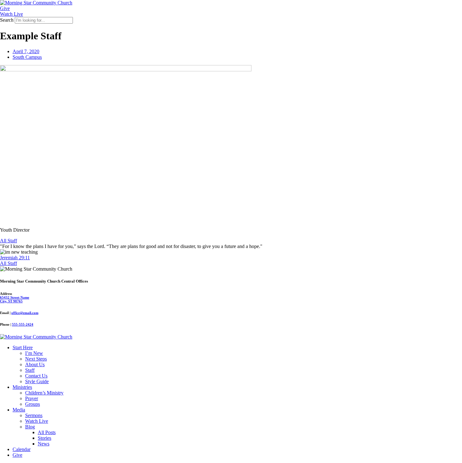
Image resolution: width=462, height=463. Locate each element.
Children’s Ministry (44, 392)
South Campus (27, 57)
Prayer (31, 398)
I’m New (34, 353)
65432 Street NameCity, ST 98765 (14, 299)
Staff (30, 370)
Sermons (33, 415)
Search (7, 20)
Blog (30, 426)
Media (19, 409)
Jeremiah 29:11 (15, 257)
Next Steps (36, 358)
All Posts (47, 432)
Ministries (22, 387)
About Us (35, 364)
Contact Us (36, 375)
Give (17, 455)
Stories (44, 438)
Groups (32, 404)
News (43, 443)
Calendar (21, 449)
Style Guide (37, 381)
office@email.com (24, 313)
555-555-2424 (22, 324)
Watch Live (36, 421)
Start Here (23, 347)
